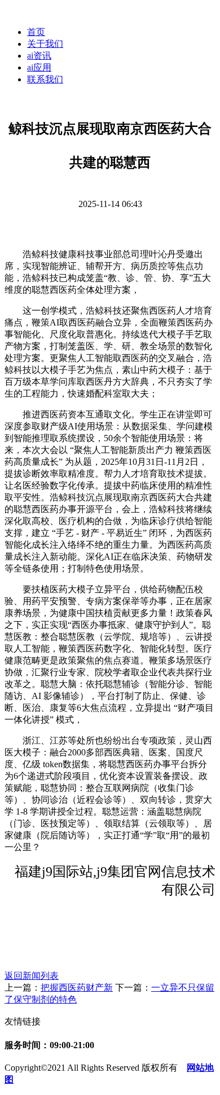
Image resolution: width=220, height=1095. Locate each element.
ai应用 (39, 67)
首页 (36, 32)
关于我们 (45, 44)
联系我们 (45, 79)
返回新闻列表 (32, 975)
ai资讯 (39, 55)
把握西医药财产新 (77, 987)
